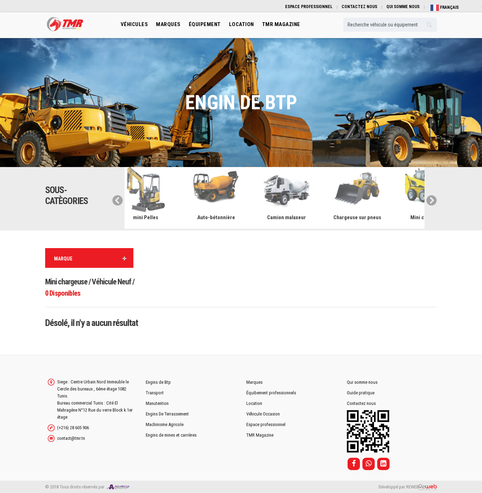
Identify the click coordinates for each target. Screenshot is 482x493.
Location (254, 403)
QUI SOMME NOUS (403, 6)
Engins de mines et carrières (171, 435)
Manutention (157, 403)
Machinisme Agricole (164, 424)
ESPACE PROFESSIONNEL (308, 6)
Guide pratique (360, 392)
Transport (155, 392)
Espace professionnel (265, 424)
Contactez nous (361, 403)
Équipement (205, 24)
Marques (168, 24)
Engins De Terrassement (167, 414)
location (241, 24)
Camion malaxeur (230, 217)
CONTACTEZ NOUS (359, 6)
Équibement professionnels (271, 392)
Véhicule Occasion (263, 414)
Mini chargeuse (371, 217)
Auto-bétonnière (160, 217)
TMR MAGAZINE (281, 24)
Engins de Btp (158, 382)
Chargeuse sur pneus (301, 217)
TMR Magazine (259, 435)
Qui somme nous (362, 382)
